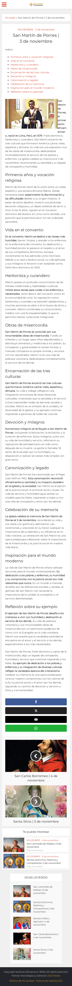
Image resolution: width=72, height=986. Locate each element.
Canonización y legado (24, 80)
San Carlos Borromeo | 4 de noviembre (45, 936)
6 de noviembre (50, 840)
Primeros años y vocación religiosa (31, 57)
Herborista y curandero (24, 64)
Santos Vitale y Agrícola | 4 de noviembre (41, 921)
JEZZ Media (53, 975)
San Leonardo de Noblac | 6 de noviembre (43, 889)
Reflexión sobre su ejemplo (26, 91)
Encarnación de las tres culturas (29, 72)
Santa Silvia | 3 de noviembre (43, 951)
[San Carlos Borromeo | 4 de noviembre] (23, 939)
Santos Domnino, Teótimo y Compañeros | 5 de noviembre (43, 907)
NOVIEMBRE (25, 29)
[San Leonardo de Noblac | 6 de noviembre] (23, 891)
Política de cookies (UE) (49, 980)
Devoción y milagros (23, 76)
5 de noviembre (50, 856)
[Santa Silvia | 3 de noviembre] (23, 954)
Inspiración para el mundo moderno (32, 87)
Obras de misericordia (23, 68)
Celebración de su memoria (27, 84)
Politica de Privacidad (21, 980)
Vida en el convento (22, 60)
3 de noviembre (44, 29)
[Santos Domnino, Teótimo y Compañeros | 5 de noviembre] (23, 907)
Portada (10, 17)
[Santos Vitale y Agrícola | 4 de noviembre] (23, 923)
